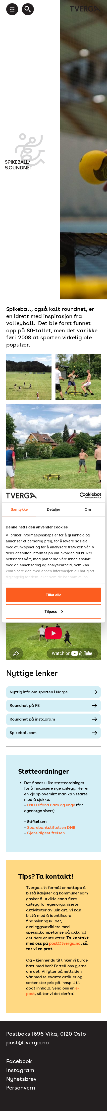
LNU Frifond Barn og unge (51, 805)
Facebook (19, 1061)
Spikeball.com (23, 732)
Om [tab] (88, 509)
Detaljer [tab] (53, 509)
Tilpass (51, 611)
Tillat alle (53, 595)
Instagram (20, 1070)
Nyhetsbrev (21, 1079)
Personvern (20, 1088)
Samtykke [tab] (19, 509)
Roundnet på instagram (32, 719)
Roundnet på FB (25, 705)
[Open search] (28, 9)
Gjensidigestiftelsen (46, 833)
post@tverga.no (65, 943)
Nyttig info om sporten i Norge (39, 692)
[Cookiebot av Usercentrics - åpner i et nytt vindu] (79, 495)
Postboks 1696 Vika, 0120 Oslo (46, 1034)
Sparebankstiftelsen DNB (51, 827)
